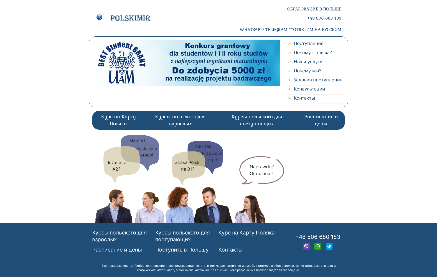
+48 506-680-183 (324, 18)
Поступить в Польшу (182, 250)
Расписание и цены (321, 120)
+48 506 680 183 (317, 237)
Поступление (309, 43)
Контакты (304, 98)
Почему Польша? (313, 52)
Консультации (309, 89)
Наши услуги (308, 61)
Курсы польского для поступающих (256, 120)
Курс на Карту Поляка (118, 120)
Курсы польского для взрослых (180, 120)
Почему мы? (307, 70)
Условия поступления (318, 80)
